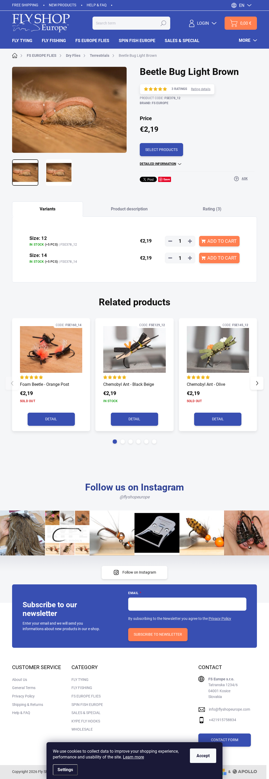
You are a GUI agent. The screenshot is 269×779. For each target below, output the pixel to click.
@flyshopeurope (134, 496)
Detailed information (158, 164)
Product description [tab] (129, 208)
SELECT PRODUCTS (161, 150)
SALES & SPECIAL (86, 713)
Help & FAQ (97, 5)
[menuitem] (24, 41)
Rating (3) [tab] (212, 208)
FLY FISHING (81, 688)
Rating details (200, 89)
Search (163, 23)
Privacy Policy (220, 618)
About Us (19, 679)
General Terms (23, 688)
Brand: (154, 103)
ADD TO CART (222, 241)
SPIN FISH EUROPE (87, 704)
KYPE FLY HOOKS (85, 721)
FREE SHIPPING (25, 5)
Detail (51, 419)
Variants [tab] (47, 208)
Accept (203, 755)
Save (166, 179)
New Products (62, 5)
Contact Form (224, 740)
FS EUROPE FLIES (86, 696)
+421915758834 (222, 720)
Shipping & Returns (27, 704)
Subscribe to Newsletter (158, 634)
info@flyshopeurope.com (229, 709)
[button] (115, 441)
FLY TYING (80, 679)
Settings (65, 769)
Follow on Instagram (139, 572)
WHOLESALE (82, 729)
